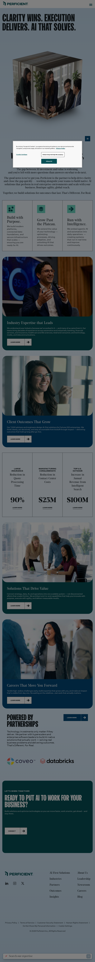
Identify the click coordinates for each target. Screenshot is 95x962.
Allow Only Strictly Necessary (53, 154)
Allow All (49, 161)
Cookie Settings (21, 154)
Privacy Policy (60, 148)
